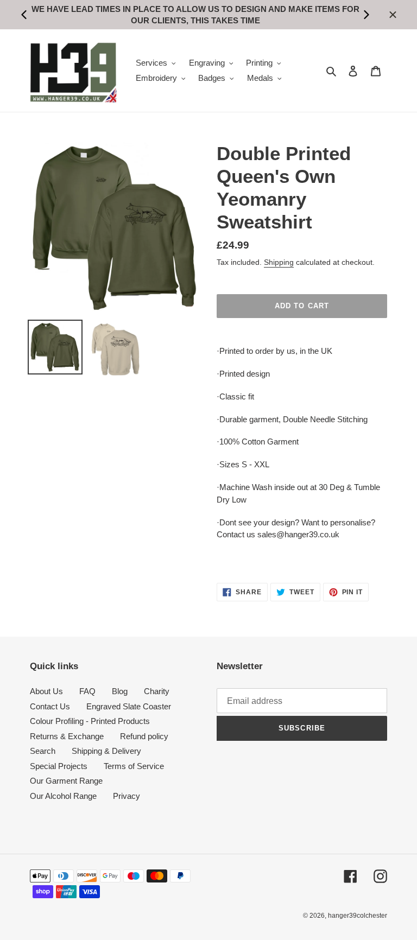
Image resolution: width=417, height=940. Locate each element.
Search (42, 750)
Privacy (126, 796)
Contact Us (50, 706)
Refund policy (144, 736)
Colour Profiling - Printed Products (90, 721)
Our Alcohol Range (63, 796)
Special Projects (58, 766)
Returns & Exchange (67, 736)
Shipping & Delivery (106, 750)
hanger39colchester (357, 915)
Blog (120, 691)
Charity (156, 691)
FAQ (87, 691)
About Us (46, 691)
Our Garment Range (66, 780)
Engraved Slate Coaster (128, 706)
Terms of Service (134, 766)
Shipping (279, 262)
